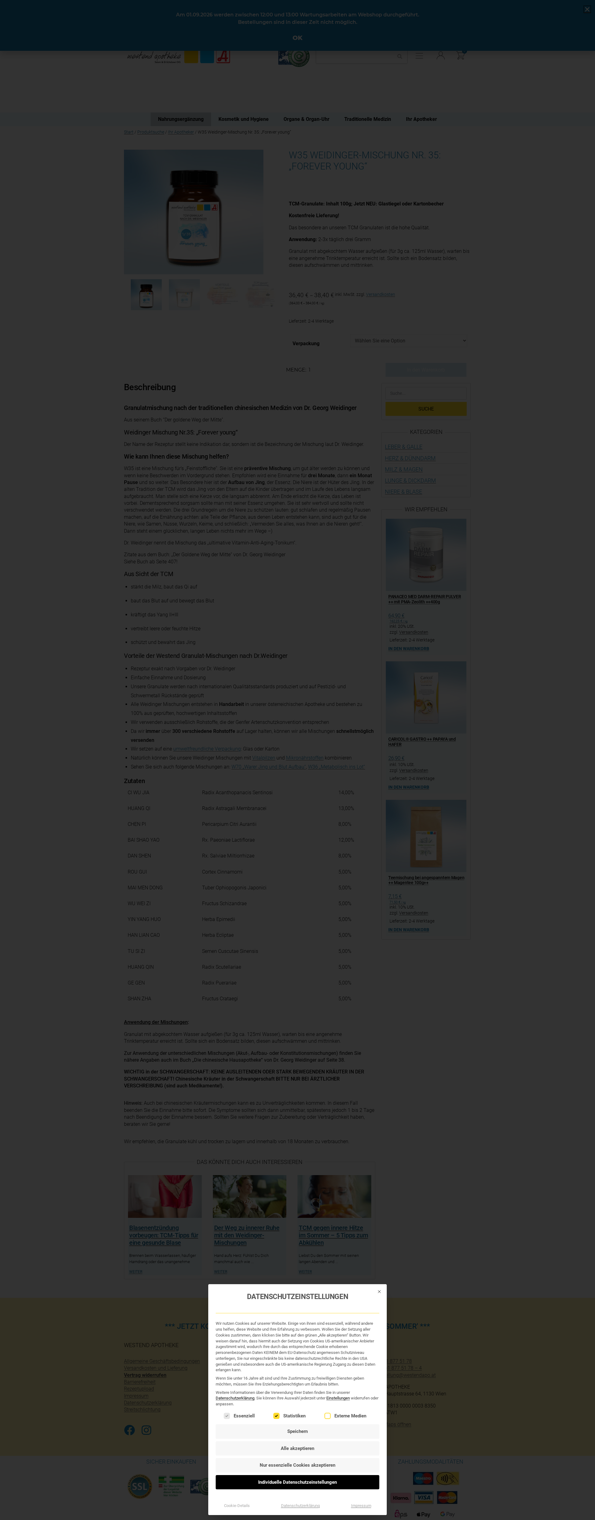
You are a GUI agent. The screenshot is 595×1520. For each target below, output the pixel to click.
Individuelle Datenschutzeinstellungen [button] (297, 1482)
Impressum (361, 1505)
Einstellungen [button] (338, 1398)
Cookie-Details (237, 1505)
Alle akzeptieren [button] (297, 1448)
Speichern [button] (297, 1431)
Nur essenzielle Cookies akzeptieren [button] (297, 1465)
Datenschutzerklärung (235, 1398)
